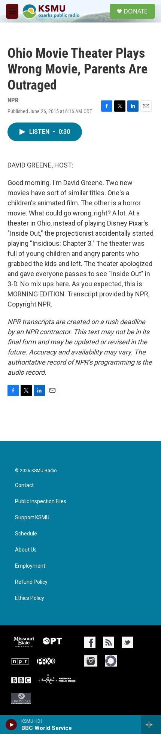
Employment (30, 566)
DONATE (136, 11)
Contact (24, 485)
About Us (26, 550)
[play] (11, 724)
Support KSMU (32, 517)
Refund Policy (31, 582)
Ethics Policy (29, 598)
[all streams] (151, 724)
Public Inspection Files (40, 501)
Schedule (26, 534)
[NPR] (20, 661)
